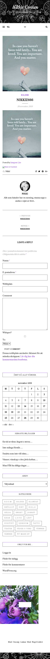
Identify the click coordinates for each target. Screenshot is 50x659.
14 (25, 406)
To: (4, 339)
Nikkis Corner (25, 7)
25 (6, 418)
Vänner (40, 529)
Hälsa (7, 512)
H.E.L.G (32, 507)
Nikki (7, 171)
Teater (8, 529)
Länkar (23, 642)
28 (25, 418)
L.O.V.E (18, 518)
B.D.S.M (8, 502)
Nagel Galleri (37, 642)
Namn (6, 260)
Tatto (36, 523)
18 (6, 412)
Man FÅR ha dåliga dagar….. (16, 465)
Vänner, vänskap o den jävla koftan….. (20, 459)
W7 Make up (23, 534)
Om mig (16, 642)
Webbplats (7, 284)
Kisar (7, 518)
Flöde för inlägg (10, 558)
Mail (10, 642)
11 (6, 406)
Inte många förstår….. (13, 447)
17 (44, 406)
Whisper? (7, 332)
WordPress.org (9, 570)
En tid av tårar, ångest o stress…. (17, 441)
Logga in (7, 552)
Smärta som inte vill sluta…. (16, 453)
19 (12, 412)
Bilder (25, 95)
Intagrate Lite (16, 162)
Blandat (33, 502)
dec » (11, 424)
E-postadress (9, 272)
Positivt (9, 523)
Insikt (19, 512)
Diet (21, 507)
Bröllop (9, 507)
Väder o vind (24, 529)
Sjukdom (23, 523)
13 (19, 406)
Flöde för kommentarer (14, 564)
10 (44, 400)
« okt (5, 424)
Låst (29, 518)
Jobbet (31, 512)
